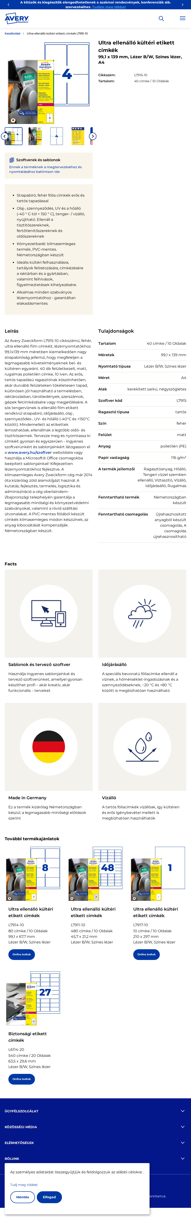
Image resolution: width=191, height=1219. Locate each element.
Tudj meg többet (24, 1185)
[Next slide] (92, 136)
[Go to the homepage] (17, 19)
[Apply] (161, 18)
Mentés (22, 1197)
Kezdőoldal (12, 33)
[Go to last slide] (4, 136)
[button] (14, 136)
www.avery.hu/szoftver (30, 452)
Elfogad (49, 1197)
